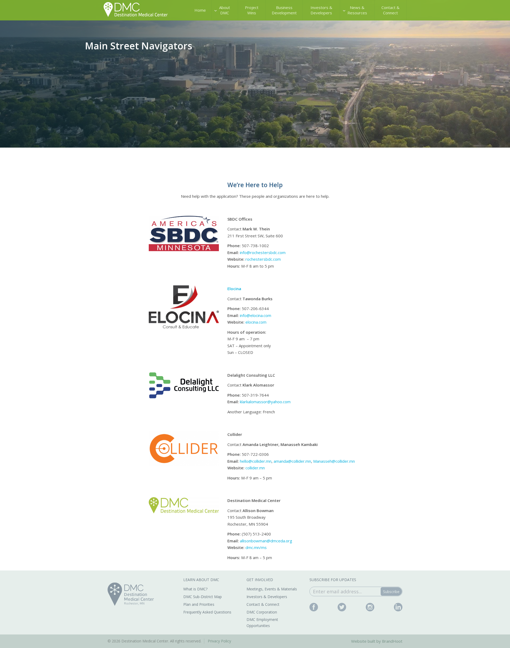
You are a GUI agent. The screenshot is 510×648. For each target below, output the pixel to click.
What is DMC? (195, 588)
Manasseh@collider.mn (334, 461)
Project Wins (251, 10)
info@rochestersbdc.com (263, 252)
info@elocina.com (255, 315)
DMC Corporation (261, 612)
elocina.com (255, 322)
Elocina (234, 288)
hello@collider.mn (255, 461)
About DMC (224, 10)
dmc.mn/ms (256, 547)
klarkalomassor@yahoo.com (265, 401)
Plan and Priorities (198, 604)
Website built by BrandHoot (376, 641)
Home (200, 10)
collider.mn (255, 467)
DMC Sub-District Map (202, 596)
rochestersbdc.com (263, 259)
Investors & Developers (321, 10)
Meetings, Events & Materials (271, 588)
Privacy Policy (219, 640)
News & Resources (357, 10)
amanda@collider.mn (292, 461)
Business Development (284, 10)
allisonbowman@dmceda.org (266, 540)
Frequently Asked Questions (207, 612)
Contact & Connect (390, 10)
